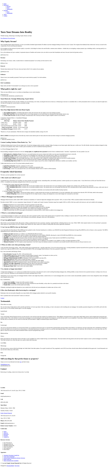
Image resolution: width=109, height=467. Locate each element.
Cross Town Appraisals (9, 456)
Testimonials (9, 9)
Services (8, 6)
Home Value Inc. (7, 459)
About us (6, 433)
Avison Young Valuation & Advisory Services (14, 458)
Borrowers (6, 434)
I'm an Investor (11, 38)
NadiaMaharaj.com (5, 364)
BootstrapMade (10, 465)
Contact (5, 15)
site (20, 362)
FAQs (8, 7)
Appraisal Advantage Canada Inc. (11, 455)
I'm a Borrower (4, 38)
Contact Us (6, 437)
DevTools (17, 465)
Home (5, 3)
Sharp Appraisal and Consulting (11, 460)
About (5, 14)
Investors (6, 435)
